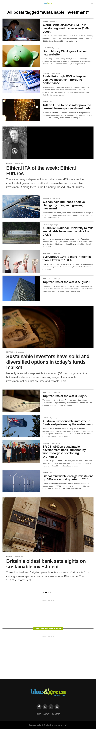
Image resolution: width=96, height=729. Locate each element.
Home (38, 714)
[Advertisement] (48, 613)
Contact (56, 714)
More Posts (48, 592)
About (47, 714)
